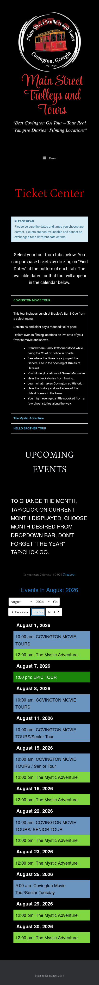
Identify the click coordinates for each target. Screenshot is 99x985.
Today (38, 611)
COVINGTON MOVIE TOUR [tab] (31, 300)
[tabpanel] (49, 359)
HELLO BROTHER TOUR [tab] (29, 428)
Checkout (69, 574)
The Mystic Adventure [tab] (28, 418)
